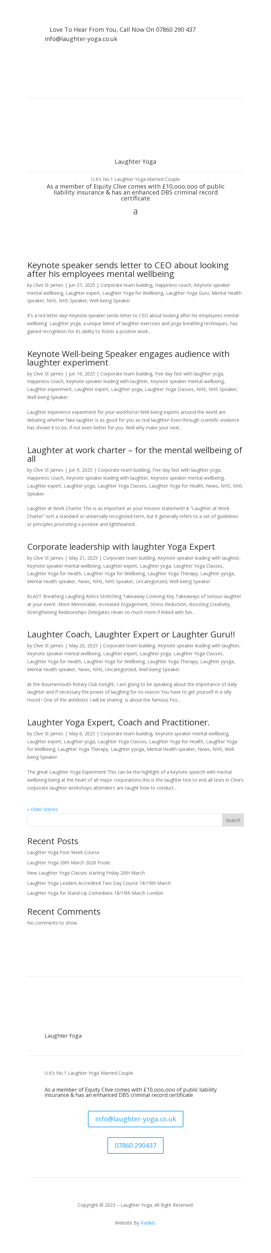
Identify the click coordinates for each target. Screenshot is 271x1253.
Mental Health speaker (51, 581)
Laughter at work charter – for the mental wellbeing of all (134, 454)
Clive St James (48, 285)
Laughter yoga (126, 389)
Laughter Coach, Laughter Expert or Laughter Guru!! (131, 634)
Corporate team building (126, 285)
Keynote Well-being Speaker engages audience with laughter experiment (128, 358)
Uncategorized (151, 581)
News (212, 486)
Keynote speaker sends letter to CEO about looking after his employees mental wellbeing (128, 269)
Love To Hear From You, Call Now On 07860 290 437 (123, 29)
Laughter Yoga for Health (176, 486)
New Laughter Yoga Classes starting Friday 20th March (86, 873)
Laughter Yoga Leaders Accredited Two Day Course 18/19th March (99, 883)
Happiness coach (173, 285)
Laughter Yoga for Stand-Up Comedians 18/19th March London (95, 893)
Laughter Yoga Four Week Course (63, 852)
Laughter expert (83, 293)
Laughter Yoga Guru (187, 293)
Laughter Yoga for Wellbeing (132, 293)
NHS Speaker (73, 300)
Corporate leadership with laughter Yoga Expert (121, 546)
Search (233, 820)
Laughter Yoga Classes (169, 389)
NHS (51, 300)
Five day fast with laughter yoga (189, 373)
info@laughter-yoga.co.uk (81, 39)
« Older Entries (42, 809)
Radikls (147, 1223)
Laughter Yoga (63, 1035)
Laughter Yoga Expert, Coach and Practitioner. (118, 722)
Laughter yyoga (217, 573)
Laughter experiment (49, 389)
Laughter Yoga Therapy (172, 573)
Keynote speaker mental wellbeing (187, 381)
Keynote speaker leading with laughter (107, 381)
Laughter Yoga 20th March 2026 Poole (68, 862)
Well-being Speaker (110, 300)
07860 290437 (135, 1145)
